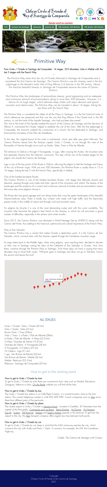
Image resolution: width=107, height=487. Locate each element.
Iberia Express (62, 409)
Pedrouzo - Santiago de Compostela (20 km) (26, 363)
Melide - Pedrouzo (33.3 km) (18, 360)
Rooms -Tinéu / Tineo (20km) (18, 332)
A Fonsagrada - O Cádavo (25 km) (21, 347)
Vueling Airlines (54, 412)
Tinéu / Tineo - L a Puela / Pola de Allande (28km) (29, 335)
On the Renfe (39, 384)
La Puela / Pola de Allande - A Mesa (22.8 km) (27, 338)
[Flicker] (94, 19)
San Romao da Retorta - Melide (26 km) (23, 357)
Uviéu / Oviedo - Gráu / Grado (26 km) (24, 326)
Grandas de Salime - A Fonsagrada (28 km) (25, 344)
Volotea (38, 412)
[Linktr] (77, 19)
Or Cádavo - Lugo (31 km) (17, 351)
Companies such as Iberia (41, 409)
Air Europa (76, 409)
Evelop (17, 412)
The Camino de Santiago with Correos (83, 437)
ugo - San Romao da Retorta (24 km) (23, 354)
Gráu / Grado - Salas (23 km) (19, 329)
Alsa (93, 397)
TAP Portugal (27, 412)
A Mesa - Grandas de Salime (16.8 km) (23, 341)
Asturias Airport (50, 406)
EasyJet (8, 412)
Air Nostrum (89, 409)
